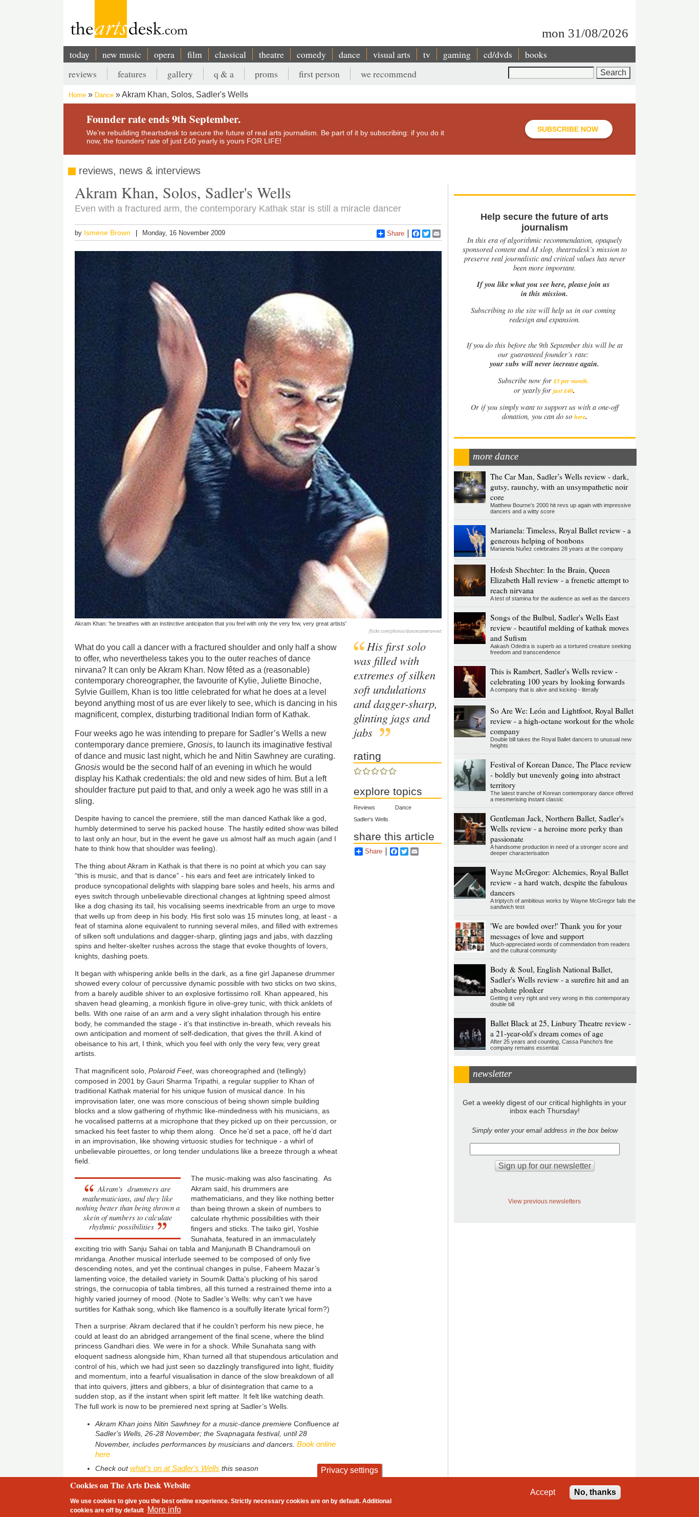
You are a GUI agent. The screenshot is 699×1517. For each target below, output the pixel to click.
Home (77, 95)
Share (395, 233)
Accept (542, 1492)
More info (164, 1509)
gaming (457, 54)
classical (230, 54)
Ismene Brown (107, 232)
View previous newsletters (544, 1201)
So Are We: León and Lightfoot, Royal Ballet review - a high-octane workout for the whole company (562, 720)
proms (266, 74)
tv (426, 54)
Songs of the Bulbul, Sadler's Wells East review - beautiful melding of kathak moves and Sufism (559, 627)
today (80, 54)
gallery (180, 74)
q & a (224, 74)
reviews (83, 74)
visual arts (391, 54)
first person (319, 74)
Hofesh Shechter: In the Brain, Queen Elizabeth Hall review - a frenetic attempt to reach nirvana (559, 580)
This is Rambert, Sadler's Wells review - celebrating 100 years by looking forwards (557, 676)
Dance (104, 95)
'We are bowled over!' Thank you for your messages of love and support (556, 931)
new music (121, 54)
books (536, 54)
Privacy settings (349, 1470)
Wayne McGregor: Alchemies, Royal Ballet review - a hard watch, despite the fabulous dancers (559, 882)
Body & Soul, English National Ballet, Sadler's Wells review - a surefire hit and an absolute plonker (559, 979)
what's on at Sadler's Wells (175, 1468)
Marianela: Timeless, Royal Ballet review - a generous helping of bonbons (560, 535)
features (132, 74)
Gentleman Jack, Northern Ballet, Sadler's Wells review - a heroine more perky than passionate (557, 828)
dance (349, 54)
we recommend (389, 74)
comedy (311, 54)
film (194, 54)
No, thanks (595, 1492)
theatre (271, 54)
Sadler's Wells (371, 819)
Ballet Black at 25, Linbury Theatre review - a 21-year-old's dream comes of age (560, 1028)
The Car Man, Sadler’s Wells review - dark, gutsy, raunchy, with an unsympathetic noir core (559, 486)
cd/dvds (498, 54)
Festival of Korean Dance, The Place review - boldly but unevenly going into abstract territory (560, 774)
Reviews (364, 807)
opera (164, 54)
